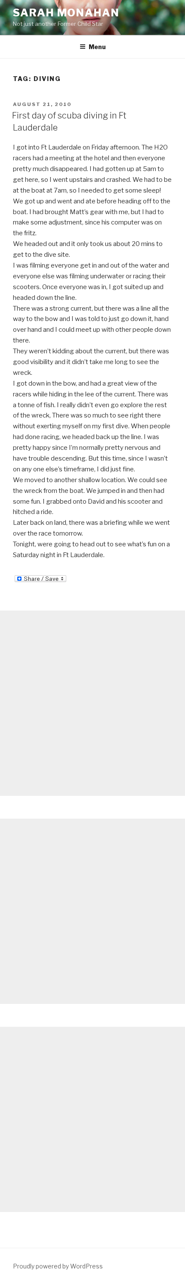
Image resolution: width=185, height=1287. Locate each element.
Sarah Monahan (66, 12)
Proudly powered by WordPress (58, 1266)
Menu (97, 46)
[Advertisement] (92, 703)
